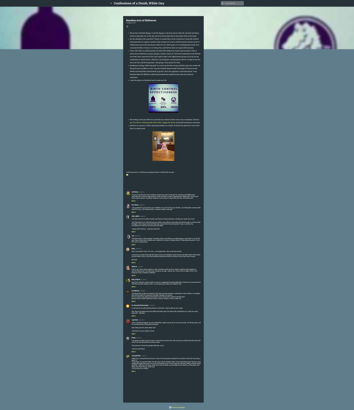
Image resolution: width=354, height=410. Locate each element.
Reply (134, 201)
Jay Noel (135, 320)
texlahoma (135, 291)
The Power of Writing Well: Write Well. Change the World (154, 122)
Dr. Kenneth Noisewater (140, 305)
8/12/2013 (141, 320)
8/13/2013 (144, 355)
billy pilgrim (136, 279)
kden (133, 248)
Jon (133, 236)
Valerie (134, 266)
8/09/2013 (141, 192)
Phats (134, 338)
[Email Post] (127, 175)
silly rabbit (135, 216)
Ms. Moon (135, 205)
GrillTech (135, 192)
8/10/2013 (140, 266)
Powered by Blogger (178, 407)
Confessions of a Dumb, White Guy (139, 3)
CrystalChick (136, 355)
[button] (127, 26)
